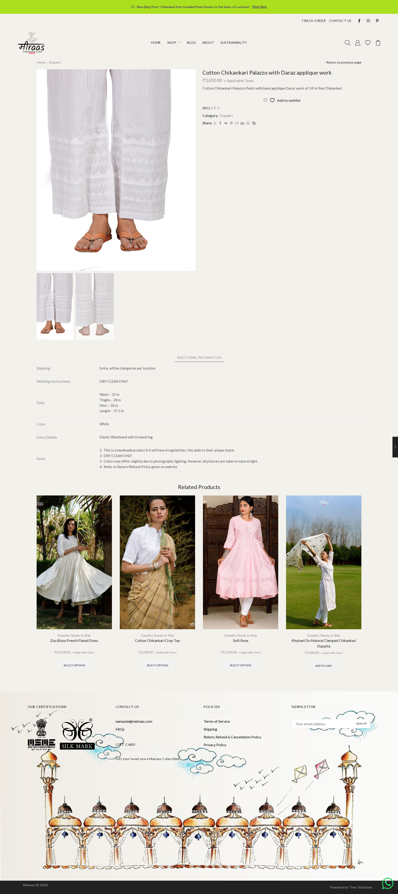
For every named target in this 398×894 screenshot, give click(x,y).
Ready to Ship (81, 635)
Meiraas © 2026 (35, 885)
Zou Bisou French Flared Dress (74, 640)
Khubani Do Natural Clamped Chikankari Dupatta (324, 643)
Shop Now (259, 7)
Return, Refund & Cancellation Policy (232, 737)
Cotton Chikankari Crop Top (157, 640)
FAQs (120, 729)
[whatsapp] (248, 123)
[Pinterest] (231, 123)
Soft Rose (240, 640)
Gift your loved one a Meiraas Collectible (147, 759)
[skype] (253, 123)
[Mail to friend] (237, 123)
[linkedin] (242, 123)
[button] (347, 43)
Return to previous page (343, 62)
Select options (74, 665)
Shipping (210, 729)
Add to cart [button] (323, 665)
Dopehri (55, 62)
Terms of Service (217, 721)
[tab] (199, 357)
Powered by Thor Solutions (351, 887)
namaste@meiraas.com (134, 721)
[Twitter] (215, 123)
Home (41, 62)
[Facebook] (220, 123)
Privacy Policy (215, 745)
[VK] (226, 123)
